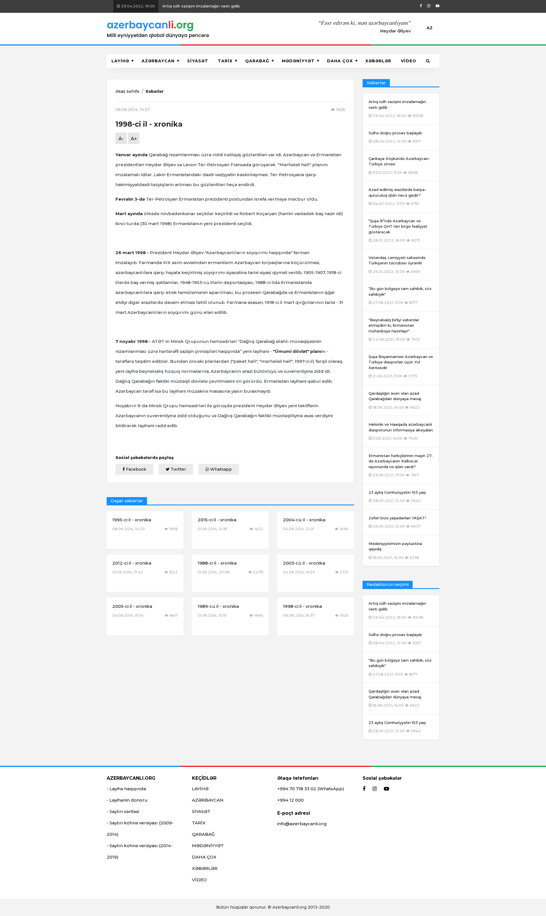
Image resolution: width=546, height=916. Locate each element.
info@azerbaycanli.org (302, 823)
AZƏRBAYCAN (158, 60)
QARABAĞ (257, 60)
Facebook (135, 469)
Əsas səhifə (127, 91)
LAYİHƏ (120, 60)
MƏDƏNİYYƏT (298, 60)
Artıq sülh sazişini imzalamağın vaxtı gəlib (173, 6)
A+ (134, 138)
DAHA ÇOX (340, 60)
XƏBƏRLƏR (378, 60)
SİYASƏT (197, 60)
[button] (428, 61)
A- (121, 138)
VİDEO (408, 60)
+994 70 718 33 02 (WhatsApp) (310, 788)
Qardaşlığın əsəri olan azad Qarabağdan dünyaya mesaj (395, 698)
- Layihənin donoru (127, 800)
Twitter (177, 469)
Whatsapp (220, 469)
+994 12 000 (290, 800)
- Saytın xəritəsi (123, 811)
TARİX (225, 60)
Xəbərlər (155, 91)
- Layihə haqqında (126, 788)
